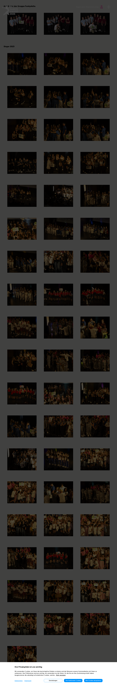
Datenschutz (19, 681)
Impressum (27, 681)
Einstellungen (53, 680)
